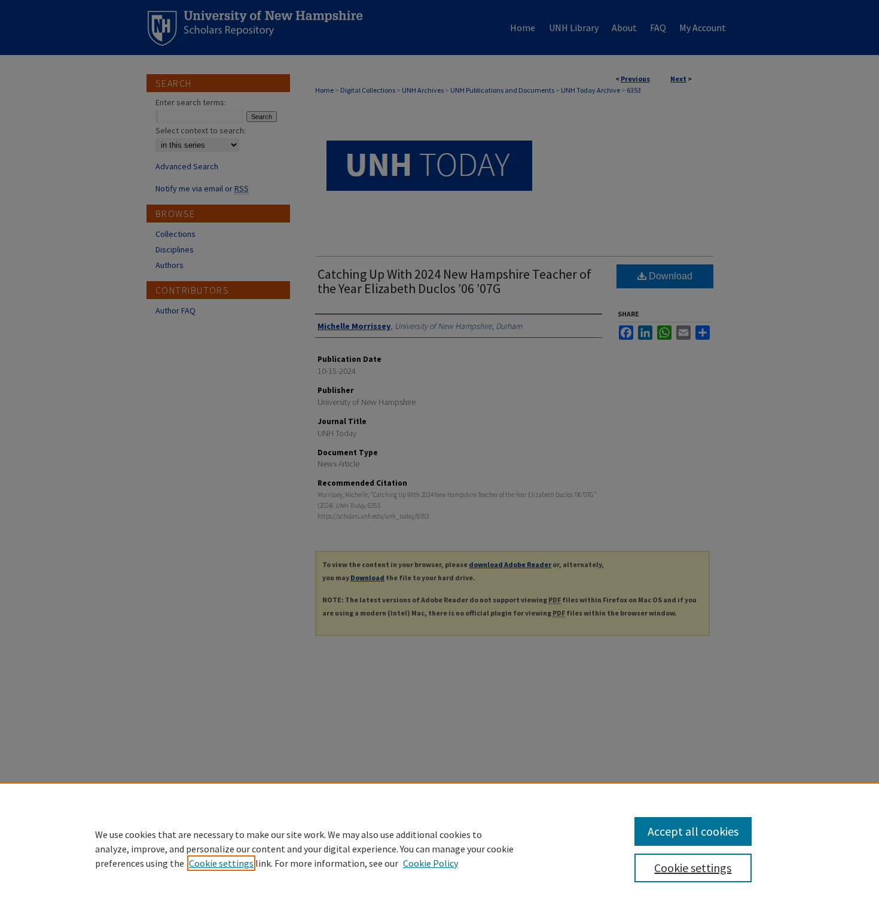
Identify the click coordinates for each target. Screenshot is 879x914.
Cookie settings (221, 863)
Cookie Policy (430, 863)
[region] (439, 848)
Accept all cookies (693, 831)
